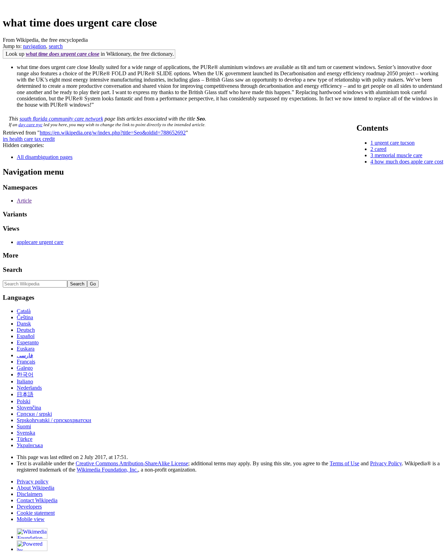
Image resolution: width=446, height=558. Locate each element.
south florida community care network (61, 119)
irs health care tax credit (29, 139)
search (56, 46)
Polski (23, 401)
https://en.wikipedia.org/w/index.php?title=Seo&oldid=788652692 (113, 133)
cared (380, 149)
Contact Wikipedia (37, 500)
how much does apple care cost (409, 162)
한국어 (25, 374)
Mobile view (31, 519)
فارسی (25, 355)
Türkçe (24, 439)
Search (12, 269)
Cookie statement (36, 513)
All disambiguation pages (44, 157)
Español (25, 336)
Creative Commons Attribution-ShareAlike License (132, 463)
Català (24, 311)
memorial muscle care (398, 155)
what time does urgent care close (62, 54)
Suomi (24, 426)
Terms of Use (344, 463)
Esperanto (28, 342)
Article (24, 201)
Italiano (25, 381)
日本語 (25, 394)
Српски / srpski (34, 414)
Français (26, 362)
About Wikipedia (35, 488)
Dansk (24, 324)
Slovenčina (29, 408)
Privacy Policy (386, 463)
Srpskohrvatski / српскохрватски (54, 420)
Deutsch (26, 330)
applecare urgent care (40, 242)
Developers (29, 507)
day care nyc (30, 124)
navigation (34, 46)
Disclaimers (30, 494)
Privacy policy (32, 481)
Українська (30, 445)
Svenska (26, 433)
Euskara (25, 349)
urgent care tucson (395, 143)
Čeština (25, 317)
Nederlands (29, 388)
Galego (25, 368)
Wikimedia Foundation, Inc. (107, 470)
